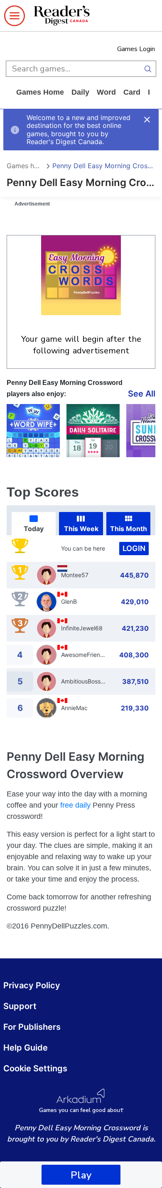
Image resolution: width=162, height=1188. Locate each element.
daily (80, 92)
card (131, 92)
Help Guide (25, 1048)
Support (20, 1006)
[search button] (148, 69)
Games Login (136, 49)
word (106, 92)
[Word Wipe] (33, 430)
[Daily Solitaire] (93, 430)
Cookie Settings (35, 1068)
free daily (75, 805)
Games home (40, 92)
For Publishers (32, 1027)
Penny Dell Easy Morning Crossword (103, 166)
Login (134, 548)
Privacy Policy (31, 985)
